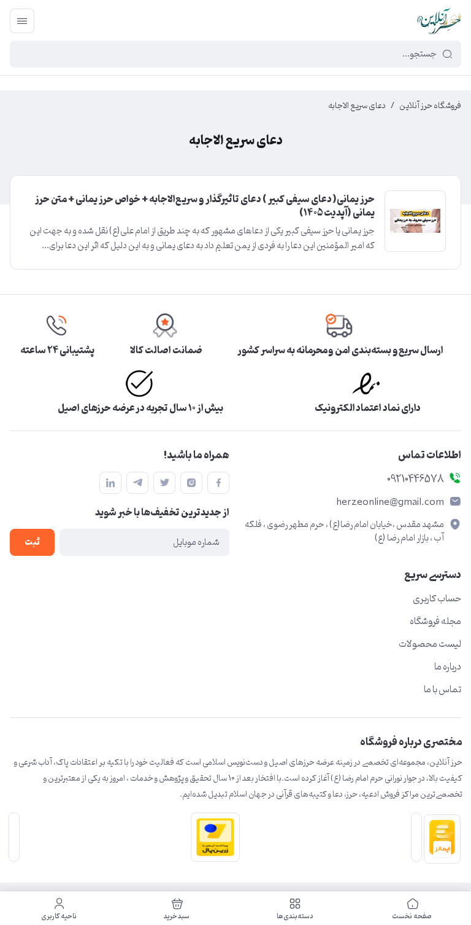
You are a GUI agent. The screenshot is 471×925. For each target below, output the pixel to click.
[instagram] (191, 483)
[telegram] (137, 483)
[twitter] (164, 483)
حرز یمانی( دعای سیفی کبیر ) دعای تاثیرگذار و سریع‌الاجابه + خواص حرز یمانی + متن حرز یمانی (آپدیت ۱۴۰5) (205, 207)
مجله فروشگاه (435, 621)
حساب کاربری (437, 599)
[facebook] (218, 483)
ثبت (32, 543)
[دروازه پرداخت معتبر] (213, 837)
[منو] (22, 21)
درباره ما (447, 667)
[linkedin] (110, 483)
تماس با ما (442, 690)
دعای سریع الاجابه (357, 106)
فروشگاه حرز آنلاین (430, 106)
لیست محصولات (430, 644)
